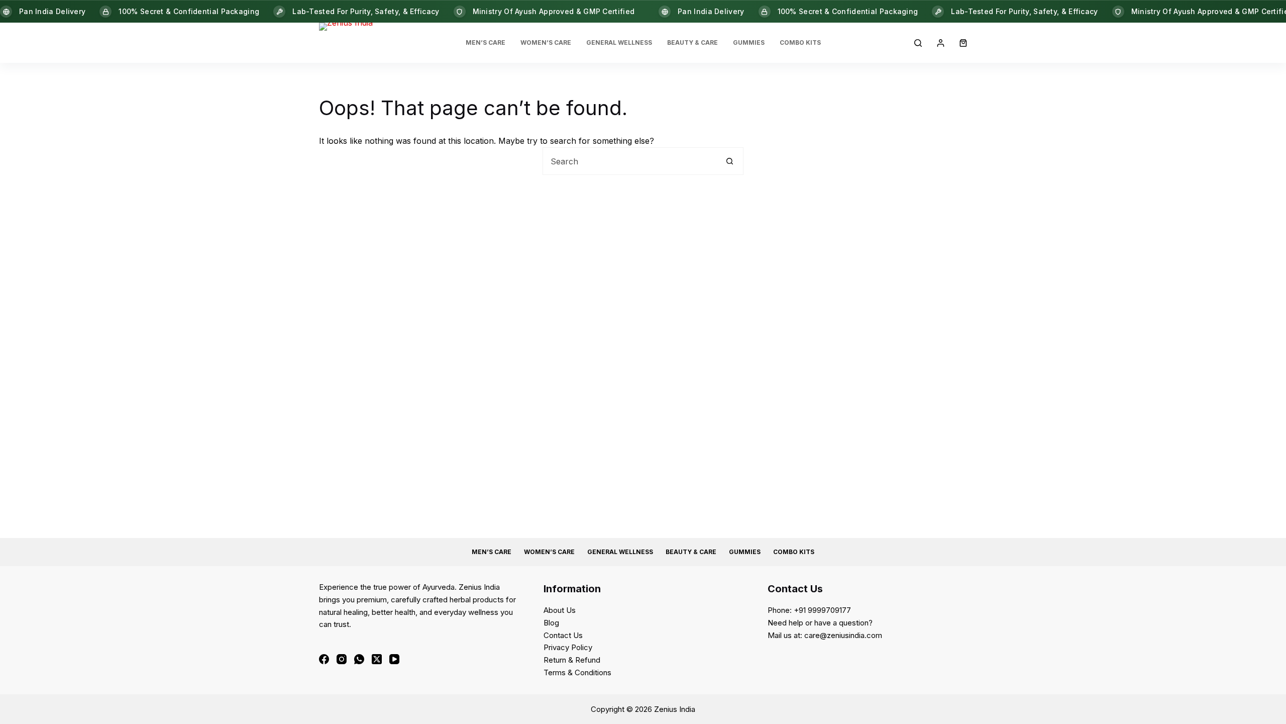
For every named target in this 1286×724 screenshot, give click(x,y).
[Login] (940, 43)
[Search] (918, 43)
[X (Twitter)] (377, 659)
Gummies (749, 42)
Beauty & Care (692, 42)
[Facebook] (324, 659)
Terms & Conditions (577, 672)
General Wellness (619, 42)
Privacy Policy (568, 647)
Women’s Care (545, 42)
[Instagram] (342, 659)
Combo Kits (800, 42)
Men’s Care (485, 42)
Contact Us (563, 635)
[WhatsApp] (359, 659)
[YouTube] (394, 659)
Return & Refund (572, 660)
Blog (551, 622)
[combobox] (629, 161)
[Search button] (729, 161)
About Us (560, 610)
